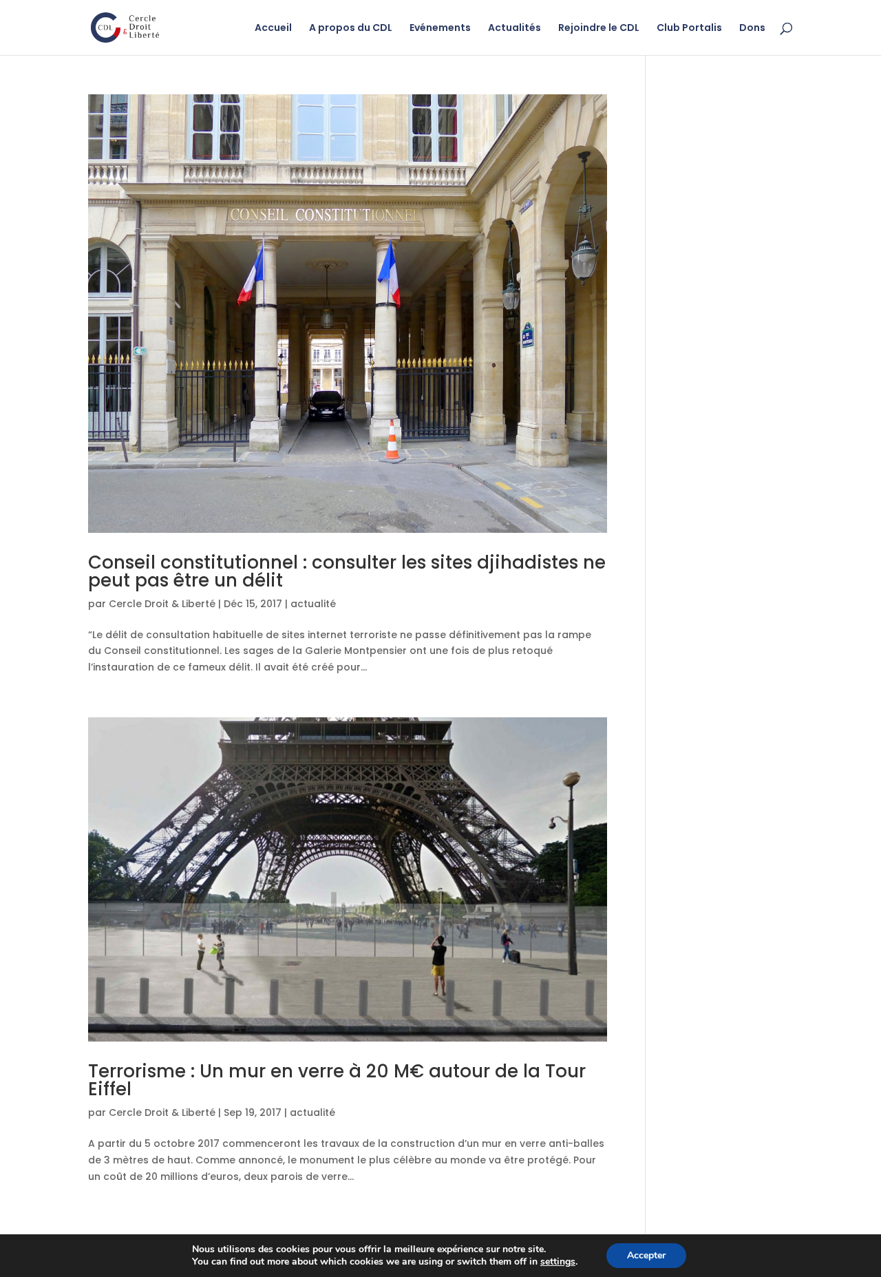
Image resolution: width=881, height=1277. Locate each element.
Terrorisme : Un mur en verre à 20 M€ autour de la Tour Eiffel (337, 1080)
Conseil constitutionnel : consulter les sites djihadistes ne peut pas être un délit (347, 571)
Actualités (514, 28)
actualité (313, 604)
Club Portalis (689, 28)
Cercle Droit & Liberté (162, 604)
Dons (752, 28)
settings (557, 1262)
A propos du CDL (350, 28)
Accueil (273, 28)
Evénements (440, 28)
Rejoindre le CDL (598, 28)
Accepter (646, 1255)
